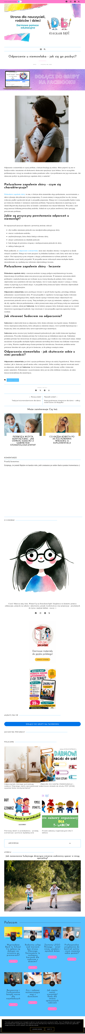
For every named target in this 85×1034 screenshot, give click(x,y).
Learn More (37, 1029)
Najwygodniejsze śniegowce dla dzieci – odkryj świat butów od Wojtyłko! (62, 401)
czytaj (13, 961)
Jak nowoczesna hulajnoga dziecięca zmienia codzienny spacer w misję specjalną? (43, 857)
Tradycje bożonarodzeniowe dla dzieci (26, 400)
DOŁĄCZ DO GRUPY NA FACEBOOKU (42, 724)
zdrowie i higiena (13, 380)
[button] (22, 48)
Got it (49, 1029)
